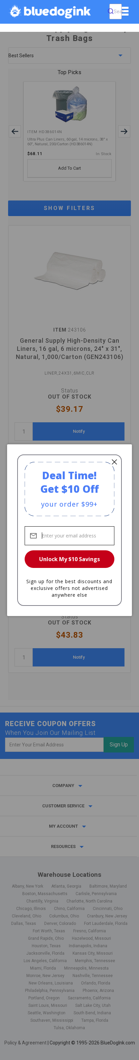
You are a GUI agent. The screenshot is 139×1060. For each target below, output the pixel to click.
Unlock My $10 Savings (69, 559)
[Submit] (110, 11)
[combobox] (115, 11)
